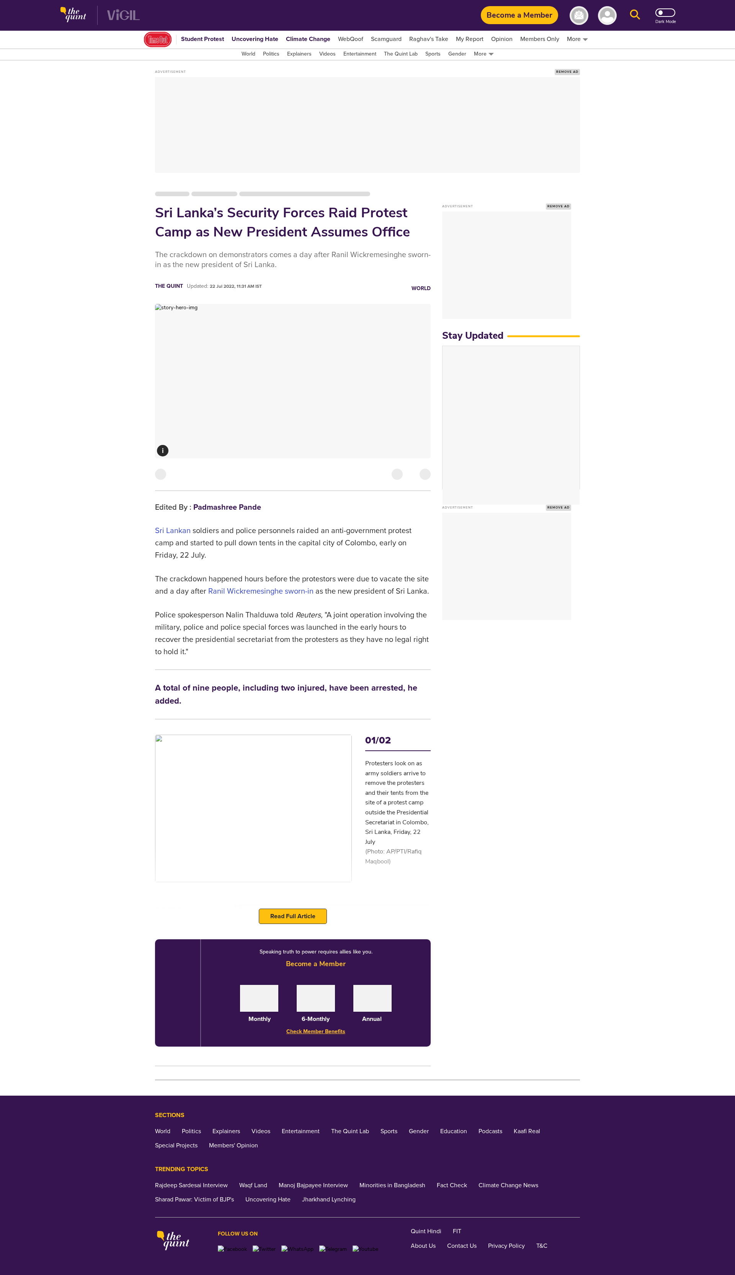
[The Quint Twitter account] (264, 1249)
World (421, 288)
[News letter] (579, 15)
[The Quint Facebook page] (232, 1249)
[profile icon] (607, 15)
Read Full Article (292, 916)
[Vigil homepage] (123, 15)
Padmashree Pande (227, 507)
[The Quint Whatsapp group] (297, 1249)
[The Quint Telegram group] (333, 1249)
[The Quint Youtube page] (365, 1249)
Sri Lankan (173, 530)
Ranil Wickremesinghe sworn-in (261, 591)
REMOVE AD (567, 72)
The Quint (169, 286)
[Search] (635, 15)
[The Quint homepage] (73, 15)
